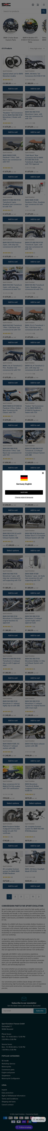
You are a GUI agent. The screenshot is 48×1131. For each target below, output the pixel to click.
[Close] (43, 473)
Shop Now (24, 492)
